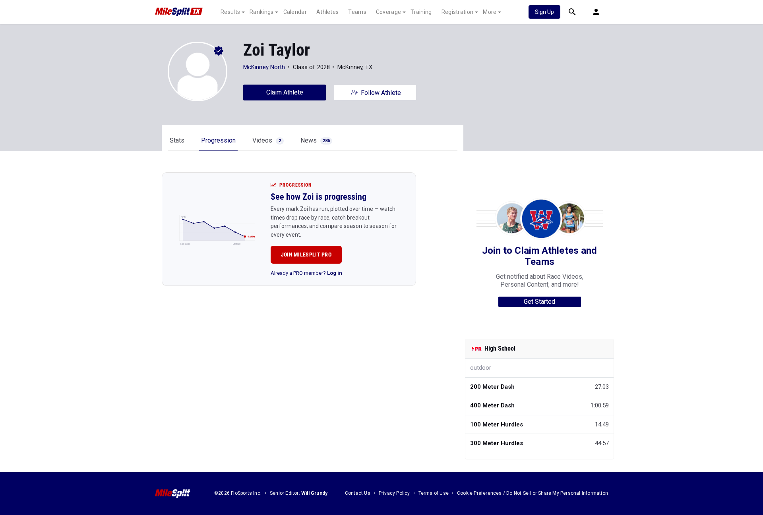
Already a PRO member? (306, 273)
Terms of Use (433, 493)
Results (230, 12)
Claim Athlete (284, 92)
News (315, 140)
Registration (458, 12)
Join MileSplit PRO (306, 254)
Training (421, 12)
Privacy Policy (394, 493)
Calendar (295, 12)
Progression (218, 140)
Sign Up (544, 12)
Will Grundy (314, 493)
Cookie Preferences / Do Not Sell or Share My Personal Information (532, 493)
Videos (266, 140)
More (489, 12)
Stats (177, 140)
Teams (357, 12)
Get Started (539, 301)
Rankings (261, 12)
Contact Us (357, 493)
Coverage (388, 12)
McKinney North (264, 67)
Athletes (327, 12)
